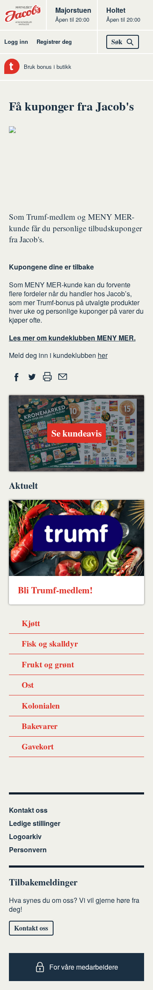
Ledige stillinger (34, 823)
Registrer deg (54, 41)
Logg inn (16, 41)
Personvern (28, 849)
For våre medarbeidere (83, 967)
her (103, 355)
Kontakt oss (28, 810)
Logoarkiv (25, 836)
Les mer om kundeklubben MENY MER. (72, 338)
